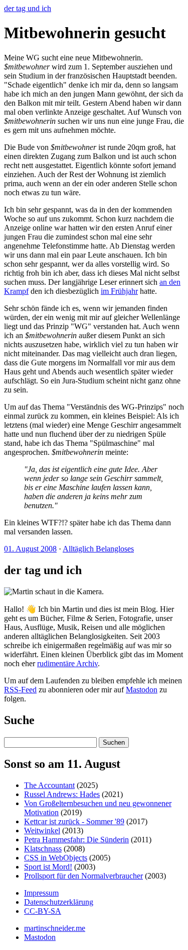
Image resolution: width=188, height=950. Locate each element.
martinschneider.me (54, 928)
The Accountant (49, 785)
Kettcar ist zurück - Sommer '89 (74, 821)
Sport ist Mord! (48, 866)
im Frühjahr (119, 291)
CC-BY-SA (42, 911)
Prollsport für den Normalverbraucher (83, 876)
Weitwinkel (42, 830)
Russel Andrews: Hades (62, 794)
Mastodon (141, 689)
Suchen (114, 742)
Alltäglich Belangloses (98, 548)
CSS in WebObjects (55, 857)
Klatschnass (43, 848)
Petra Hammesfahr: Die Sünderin (76, 839)
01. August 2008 (30, 548)
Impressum (41, 893)
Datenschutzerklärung (58, 902)
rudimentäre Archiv (67, 663)
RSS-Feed (20, 689)
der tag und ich (27, 8)
